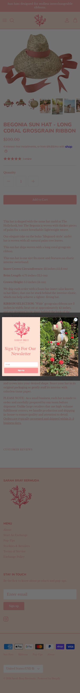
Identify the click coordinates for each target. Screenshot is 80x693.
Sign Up (20, 370)
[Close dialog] (75, 319)
